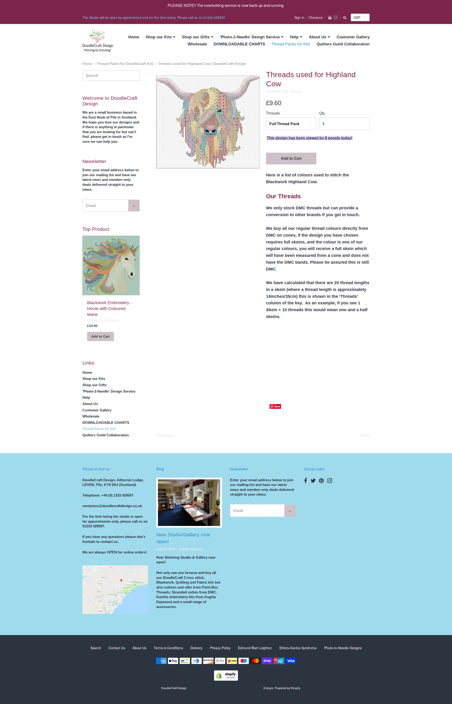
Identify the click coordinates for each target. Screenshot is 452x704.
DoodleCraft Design (284, 91)
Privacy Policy (220, 647)
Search (95, 647)
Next (365, 435)
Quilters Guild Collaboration (343, 44)
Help (294, 37)
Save (277, 406)
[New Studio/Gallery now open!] (189, 502)
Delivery (196, 647)
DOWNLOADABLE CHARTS (239, 44)
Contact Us (117, 647)
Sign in (299, 17)
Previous (165, 435)
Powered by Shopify (287, 688)
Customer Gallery (353, 37)
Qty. (322, 113)
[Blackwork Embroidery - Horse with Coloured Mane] (111, 265)
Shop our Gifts (196, 37)
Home (133, 37)
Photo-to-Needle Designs (343, 647)
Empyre (268, 688)
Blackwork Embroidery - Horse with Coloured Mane (109, 308)
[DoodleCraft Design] (97, 41)
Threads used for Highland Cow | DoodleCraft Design (202, 64)
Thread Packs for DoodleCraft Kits (125, 64)
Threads (273, 113)
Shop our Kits (159, 37)
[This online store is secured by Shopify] (226, 679)
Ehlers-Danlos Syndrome (298, 647)
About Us (317, 37)
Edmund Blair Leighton (255, 647)
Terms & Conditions (168, 647)
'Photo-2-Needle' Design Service (250, 37)
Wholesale (197, 44)
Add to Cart (291, 158)
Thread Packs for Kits (291, 44)
